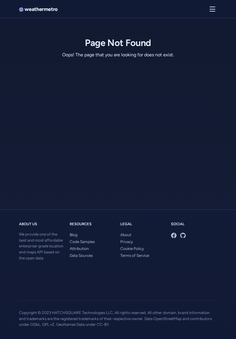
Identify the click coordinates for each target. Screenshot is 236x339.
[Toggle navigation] (212, 9)
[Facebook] (174, 235)
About (125, 234)
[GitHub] (183, 235)
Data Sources (81, 255)
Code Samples (82, 241)
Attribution (79, 248)
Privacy (126, 241)
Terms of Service (134, 255)
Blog (73, 234)
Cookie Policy (132, 248)
